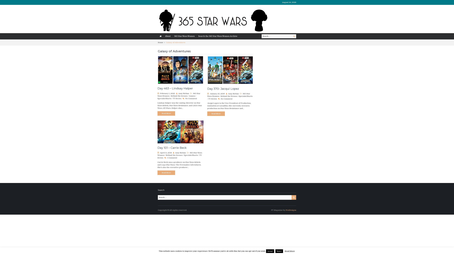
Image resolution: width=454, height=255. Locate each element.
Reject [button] (279, 251)
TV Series (177, 99)
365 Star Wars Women (184, 36)
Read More (166, 113)
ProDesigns (291, 210)
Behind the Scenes (179, 96)
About (168, 36)
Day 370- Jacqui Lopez (223, 88)
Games (192, 96)
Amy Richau (183, 93)
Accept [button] (270, 251)
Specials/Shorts (164, 99)
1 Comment (172, 158)
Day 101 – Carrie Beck (172, 147)
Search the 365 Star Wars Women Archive (217, 36)
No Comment (191, 99)
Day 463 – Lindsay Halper (175, 88)
